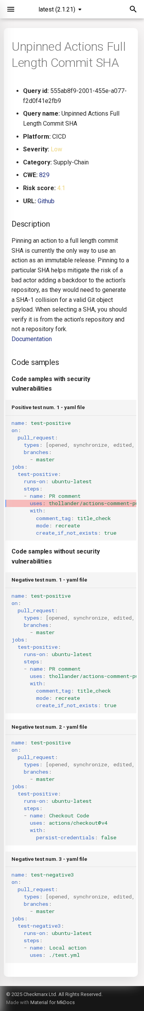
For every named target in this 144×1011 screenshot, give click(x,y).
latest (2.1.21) (56, 9)
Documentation (32, 339)
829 (44, 175)
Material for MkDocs (52, 1002)
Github (46, 201)
